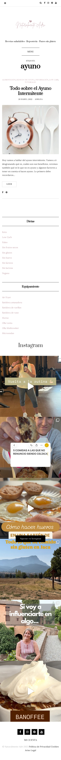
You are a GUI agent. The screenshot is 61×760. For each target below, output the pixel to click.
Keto (4, 232)
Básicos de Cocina (26, 80)
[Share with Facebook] (4, 192)
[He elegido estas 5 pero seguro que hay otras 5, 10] (30, 447)
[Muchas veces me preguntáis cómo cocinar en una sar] (30, 508)
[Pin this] (7, 192)
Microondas (8, 333)
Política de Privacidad (39, 746)
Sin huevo (7, 257)
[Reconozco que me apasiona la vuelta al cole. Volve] (30, 386)
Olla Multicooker (10, 328)
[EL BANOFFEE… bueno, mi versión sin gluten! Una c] (30, 691)
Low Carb (53, 80)
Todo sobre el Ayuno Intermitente (30, 91)
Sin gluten (7, 252)
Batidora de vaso (10, 312)
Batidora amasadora (12, 302)
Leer (9, 184)
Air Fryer (6, 297)
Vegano (5, 273)
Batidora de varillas (11, 307)
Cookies (55, 746)
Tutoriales (30, 82)
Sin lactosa (7, 268)
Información (41, 80)
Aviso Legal (30, 750)
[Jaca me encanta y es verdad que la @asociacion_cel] (30, 569)
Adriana (39, 99)
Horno (5, 318)
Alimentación (9, 80)
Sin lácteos (7, 263)
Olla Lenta (7, 323)
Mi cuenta (30, 740)
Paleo (5, 242)
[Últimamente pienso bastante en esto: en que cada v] (30, 630)
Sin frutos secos (10, 247)
